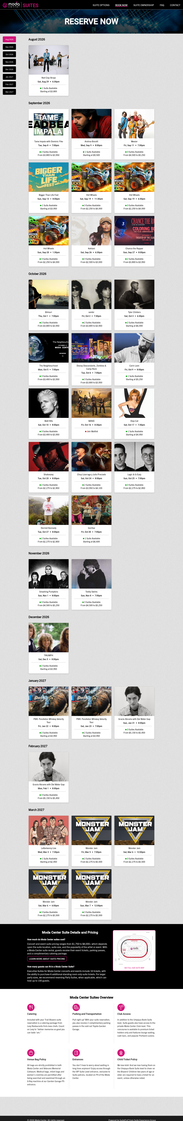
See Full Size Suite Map (134, 968)
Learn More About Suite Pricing (47, 959)
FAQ (162, 5)
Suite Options (101, 5)
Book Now (121, 5)
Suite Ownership (143, 5)
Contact (175, 5)
